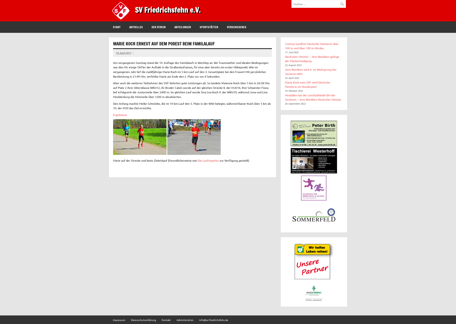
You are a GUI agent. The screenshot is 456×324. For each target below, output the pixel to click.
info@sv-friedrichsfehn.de (213, 320)
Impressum (119, 320)
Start (117, 27)
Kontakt (166, 320)
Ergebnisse (120, 115)
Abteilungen (182, 27)
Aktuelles (136, 27)
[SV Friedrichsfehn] (121, 20)
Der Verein (159, 27)
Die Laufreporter (208, 160)
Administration (185, 320)
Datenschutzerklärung (143, 320)
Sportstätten (209, 27)
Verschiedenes (236, 27)
